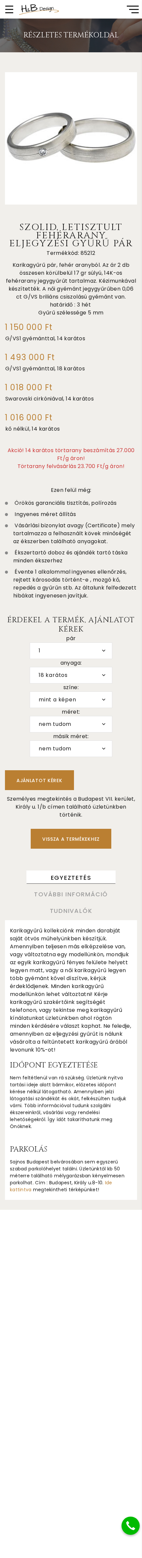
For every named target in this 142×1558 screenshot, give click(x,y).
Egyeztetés (71, 877)
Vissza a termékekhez (71, 839)
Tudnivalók (71, 911)
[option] (71, 138)
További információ (71, 894)
